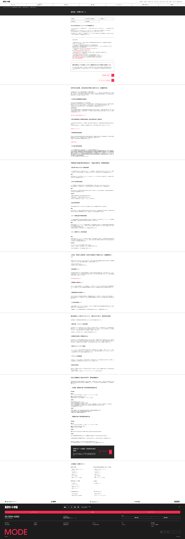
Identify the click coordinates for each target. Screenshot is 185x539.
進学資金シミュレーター (75, 128)
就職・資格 (66, 4)
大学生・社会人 (156, 1)
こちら (78, 43)
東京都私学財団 (73, 141)
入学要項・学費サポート (145, 4)
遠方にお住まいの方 (162, 1)
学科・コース (13, 4)
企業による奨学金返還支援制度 (77, 58)
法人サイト (94, 522)
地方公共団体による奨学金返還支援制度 (78, 57)
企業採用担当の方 (65, 524)
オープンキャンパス (34, 512)
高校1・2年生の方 (7, 524)
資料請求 (92, 512)
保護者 (170, 1)
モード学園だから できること (39, 5)
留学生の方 (35, 522)
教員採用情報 (153, 522)
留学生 (167, 1)
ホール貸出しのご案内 (95, 524)
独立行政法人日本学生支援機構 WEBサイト (78, 115)
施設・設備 (92, 4)
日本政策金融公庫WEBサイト (80, 50)
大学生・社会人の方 (66, 522)
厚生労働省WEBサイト (89, 48)
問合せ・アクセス (151, 512)
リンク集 (152, 526)
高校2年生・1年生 (150, 1)
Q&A (122, 522)
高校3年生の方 (7, 522)
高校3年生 (145, 1)
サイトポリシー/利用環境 (154, 524)
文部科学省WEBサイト (79, 53)
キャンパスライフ (119, 4)
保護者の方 (35, 524)
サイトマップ (124, 524)
